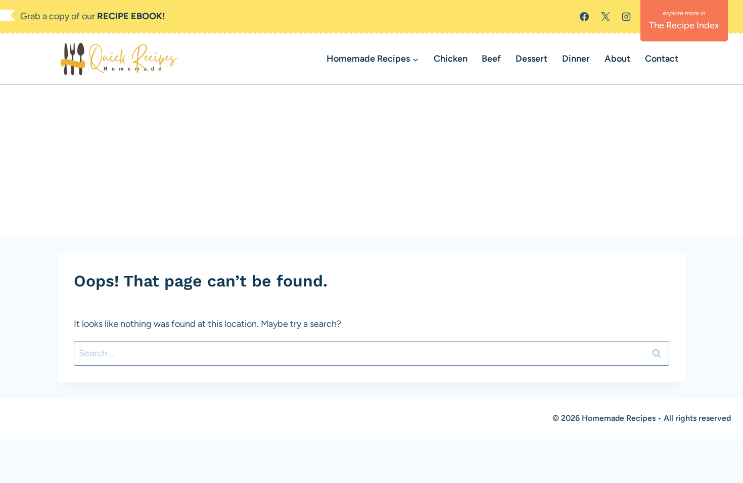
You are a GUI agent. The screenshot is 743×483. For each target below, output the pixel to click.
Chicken (451, 58)
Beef (491, 58)
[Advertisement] (371, 160)
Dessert (531, 58)
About (617, 58)
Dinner (576, 58)
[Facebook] (584, 17)
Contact (661, 58)
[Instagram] (626, 17)
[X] (605, 17)
